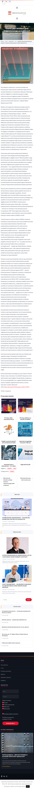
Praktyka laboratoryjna (9, 704)
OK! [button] (28, 786)
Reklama (3, 674)
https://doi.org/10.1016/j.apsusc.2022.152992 (16, 387)
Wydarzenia (6, 706)
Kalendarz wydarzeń (6, 677)
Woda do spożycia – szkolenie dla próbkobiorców (14, 619)
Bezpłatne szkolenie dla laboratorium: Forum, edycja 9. (15, 627)
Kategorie (3, 680)
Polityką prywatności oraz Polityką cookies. (14, 786)
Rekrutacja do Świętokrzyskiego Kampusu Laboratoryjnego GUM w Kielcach (8, 482)
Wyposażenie (7, 708)
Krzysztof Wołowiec (11, 521)
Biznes (12, 471)
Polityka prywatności (6, 671)
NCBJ (15, 468)
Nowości (6, 702)
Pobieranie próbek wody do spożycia (11, 643)
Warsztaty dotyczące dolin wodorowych (25, 479)
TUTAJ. (10, 719)
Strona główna (4, 665)
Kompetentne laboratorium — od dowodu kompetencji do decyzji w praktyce (16, 612)
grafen (9, 468)
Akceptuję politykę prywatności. (11, 714)
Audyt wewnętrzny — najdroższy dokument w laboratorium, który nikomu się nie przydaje (16, 586)
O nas (2, 668)
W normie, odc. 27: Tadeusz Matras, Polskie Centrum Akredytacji (15, 635)
